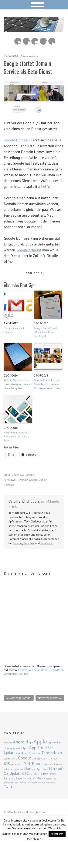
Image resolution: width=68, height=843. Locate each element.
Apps (25, 748)
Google (30, 474)
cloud (19, 753)
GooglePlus (38, 758)
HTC (48, 758)
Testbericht (9, 782)
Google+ (28, 543)
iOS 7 (19, 764)
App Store (38, 747)
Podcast (44, 773)
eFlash (37, 753)
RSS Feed (17, 41)
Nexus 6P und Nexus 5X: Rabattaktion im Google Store (16, 436)
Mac (27, 768)
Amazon (8, 742)
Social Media (35, 778)
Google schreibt (29, 250)
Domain (23, 480)
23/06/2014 (11, 56)
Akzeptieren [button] (57, 833)
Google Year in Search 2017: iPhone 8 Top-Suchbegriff (45, 332)
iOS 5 (13, 764)
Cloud (7, 474)
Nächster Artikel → (50, 698)
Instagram (34, 41)
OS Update (12, 773)
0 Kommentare (29, 56)
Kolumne (8, 769)
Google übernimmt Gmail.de (14, 330)
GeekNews (18, 474)
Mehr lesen (34, 839)
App (31, 742)
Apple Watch (16, 748)
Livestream (18, 769)
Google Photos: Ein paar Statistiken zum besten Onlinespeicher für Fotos (47, 384)
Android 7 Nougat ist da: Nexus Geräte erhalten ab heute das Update (17, 384)
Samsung (9, 778)
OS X (25, 773)
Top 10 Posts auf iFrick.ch (26, 782)
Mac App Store (40, 769)
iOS (7, 763)
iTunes (58, 764)
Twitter (51, 41)
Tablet (49, 778)
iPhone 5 (48, 764)
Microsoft (56, 768)
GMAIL (14, 758)
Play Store (34, 774)
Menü (34, 4)
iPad (26, 763)
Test (54, 778)
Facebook (43, 41)
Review (52, 773)
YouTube (26, 41)
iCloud (54, 758)
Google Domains (17, 140)
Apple (40, 741)
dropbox (28, 753)
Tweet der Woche (46, 782)
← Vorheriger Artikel (18, 698)
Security (21, 778)
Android (20, 742)
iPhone (37, 763)
